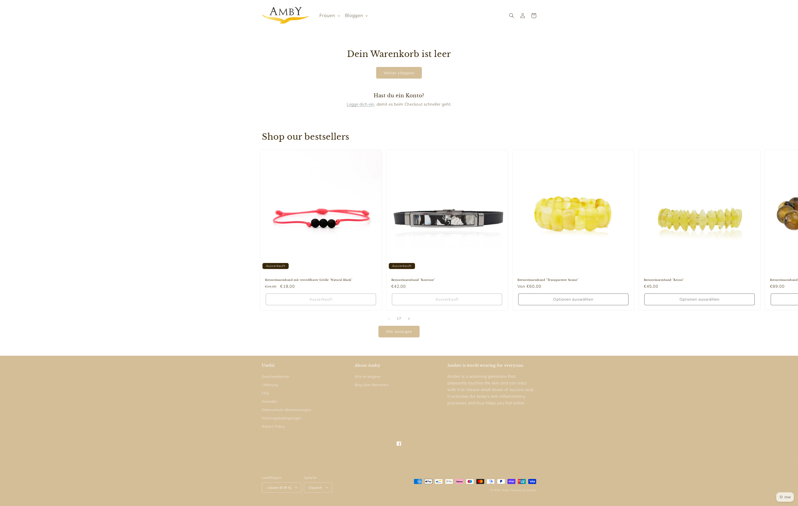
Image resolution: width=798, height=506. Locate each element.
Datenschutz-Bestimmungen (286, 409)
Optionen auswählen (573, 299)
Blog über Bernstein (372, 385)
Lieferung (270, 385)
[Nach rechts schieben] (409, 318)
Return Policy (273, 426)
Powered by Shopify (523, 490)
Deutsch (315, 487)
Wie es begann (368, 376)
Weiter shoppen (399, 72)
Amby (505, 490)
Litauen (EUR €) (279, 487)
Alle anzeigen (399, 331)
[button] (329, 15)
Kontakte (269, 401)
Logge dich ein (360, 104)
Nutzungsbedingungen (282, 418)
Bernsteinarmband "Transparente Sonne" (547, 280)
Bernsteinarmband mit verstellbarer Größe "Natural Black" (308, 280)
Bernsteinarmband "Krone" (664, 280)
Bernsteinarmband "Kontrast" (413, 280)
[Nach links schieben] (389, 318)
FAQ (265, 393)
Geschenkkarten (275, 376)
